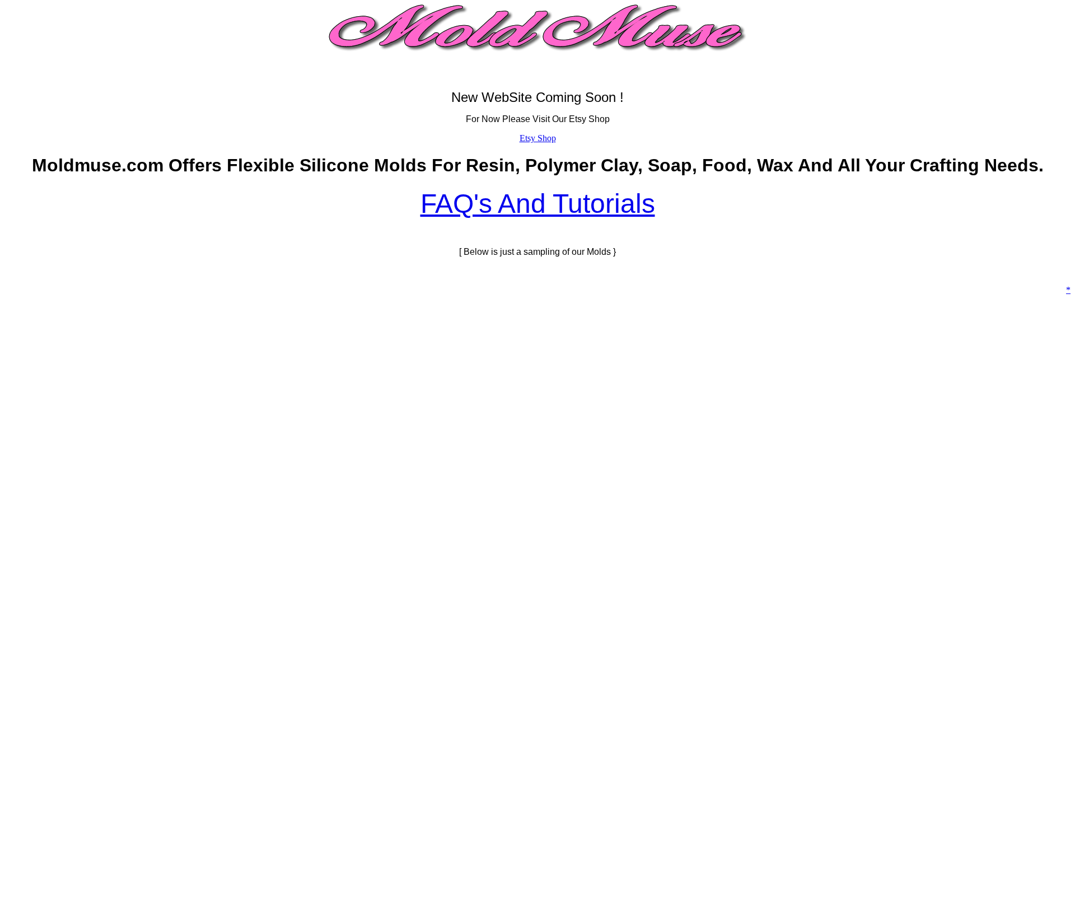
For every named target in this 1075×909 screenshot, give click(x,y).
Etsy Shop (538, 138)
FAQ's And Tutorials (537, 203)
